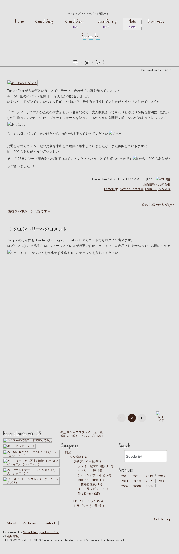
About (11, 523)
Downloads (156, 21)
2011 (124, 481)
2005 (149, 486)
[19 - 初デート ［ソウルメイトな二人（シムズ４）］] (31, 480)
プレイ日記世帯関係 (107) (95, 466)
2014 (137, 476)
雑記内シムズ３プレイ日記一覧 (81, 432)
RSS (43, 417)
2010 (137, 481)
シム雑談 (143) (79, 457)
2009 (149, 481)
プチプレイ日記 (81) (87, 461)
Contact (49, 523)
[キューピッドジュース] (19, 446)
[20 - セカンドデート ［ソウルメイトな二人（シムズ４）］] (31, 471)
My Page (12, 417)
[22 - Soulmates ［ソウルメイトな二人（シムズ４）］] (31, 453)
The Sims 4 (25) (89, 493)
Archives (29, 523)
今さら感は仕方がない (158, 205)
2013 (149, 476)
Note (132, 21)
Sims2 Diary (44, 21)
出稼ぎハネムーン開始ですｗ (29, 211)
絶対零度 (89, 7)
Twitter (22, 417)
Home (19, 21)
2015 (124, 476)
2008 (161, 481)
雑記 (68, 452)
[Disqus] (89, 326)
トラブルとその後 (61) (88, 506)
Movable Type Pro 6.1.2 (41, 532)
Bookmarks (89, 36)
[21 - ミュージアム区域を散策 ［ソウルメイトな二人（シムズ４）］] (31, 462)
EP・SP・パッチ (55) (88, 501)
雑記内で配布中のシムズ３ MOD (82, 436)
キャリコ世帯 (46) (90, 470)
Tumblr (33, 417)
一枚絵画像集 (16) (90, 484)
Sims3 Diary (74, 21)
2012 (161, 476)
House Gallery (106, 21)
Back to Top (162, 519)
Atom (54, 417)
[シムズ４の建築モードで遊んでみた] (27, 440)
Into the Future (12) (91, 480)
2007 (124, 486)
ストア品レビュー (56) (93, 489)
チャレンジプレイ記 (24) (94, 475)
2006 (137, 486)
